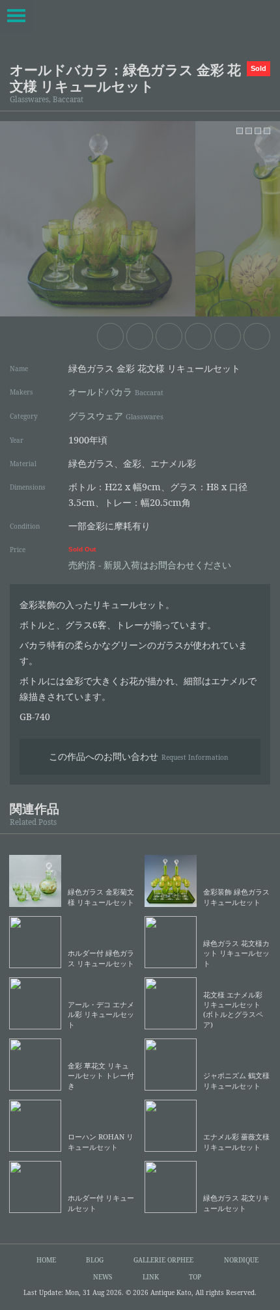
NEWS (102, 1276)
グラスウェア (115, 416)
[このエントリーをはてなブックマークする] (227, 336)
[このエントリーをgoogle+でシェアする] (198, 336)
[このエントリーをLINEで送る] (257, 336)
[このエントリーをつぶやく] (139, 336)
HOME (46, 1259)
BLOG (95, 1259)
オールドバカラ (115, 391)
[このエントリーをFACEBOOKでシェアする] (169, 336)
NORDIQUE (241, 1259)
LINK (151, 1276)
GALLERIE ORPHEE (163, 1259)
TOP (195, 1276)
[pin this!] (110, 336)
